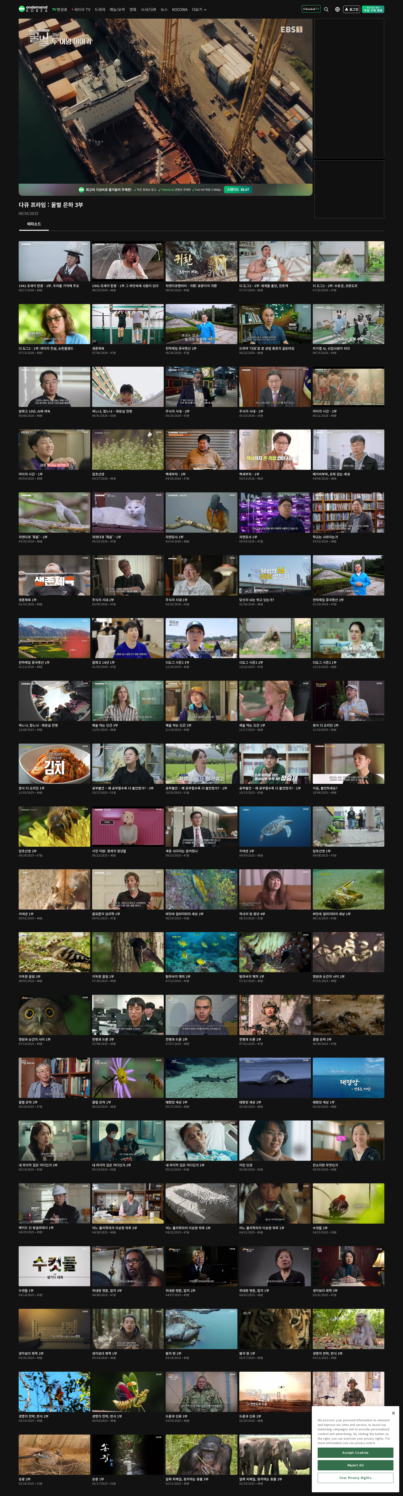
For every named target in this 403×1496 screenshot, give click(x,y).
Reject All (355, 1465)
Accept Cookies (355, 1452)
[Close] (393, 1413)
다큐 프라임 (32, 204)
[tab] (34, 224)
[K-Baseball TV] (311, 9)
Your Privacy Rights (355, 1478)
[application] (166, 101)
